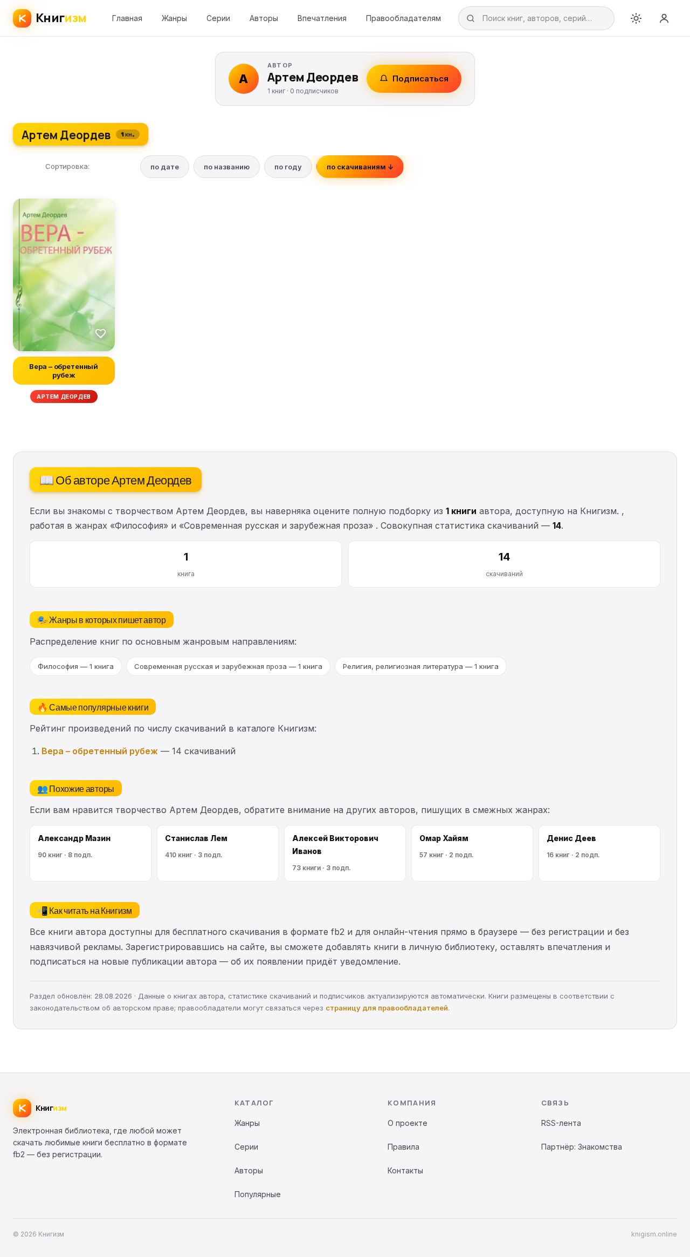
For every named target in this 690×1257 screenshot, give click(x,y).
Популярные (257, 1194)
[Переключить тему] (636, 18)
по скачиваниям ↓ (360, 166)
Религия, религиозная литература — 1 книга (421, 666)
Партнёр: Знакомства (581, 1146)
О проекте (407, 1123)
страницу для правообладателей (387, 1007)
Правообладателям (403, 18)
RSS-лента (561, 1123)
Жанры (174, 18)
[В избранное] (100, 333)
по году (288, 166)
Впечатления (322, 18)
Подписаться (420, 78)
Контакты (405, 1170)
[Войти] (664, 18)
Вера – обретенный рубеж (100, 751)
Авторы (264, 18)
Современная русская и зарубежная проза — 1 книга (228, 666)
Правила (403, 1146)
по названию (227, 166)
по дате (164, 166)
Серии (218, 18)
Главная (127, 18)
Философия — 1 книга (76, 666)
